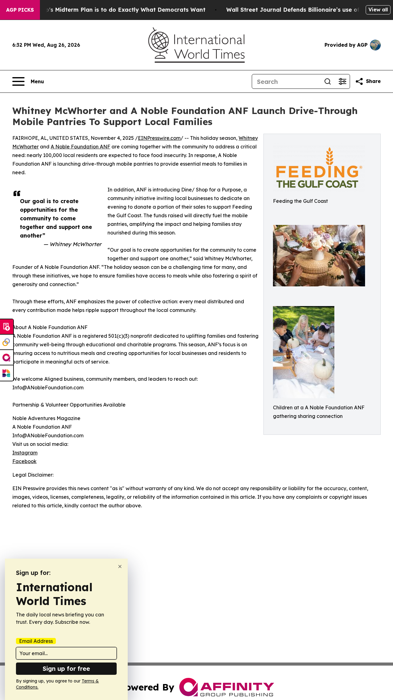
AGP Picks (20, 10)
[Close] (120, 566)
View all (378, 9)
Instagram (24, 453)
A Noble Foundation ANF (80, 147)
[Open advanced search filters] (342, 81)
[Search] (327, 81)
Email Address (36, 641)
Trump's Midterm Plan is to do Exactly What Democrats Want (118, 9)
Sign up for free (66, 668)
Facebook (24, 461)
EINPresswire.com (159, 138)
